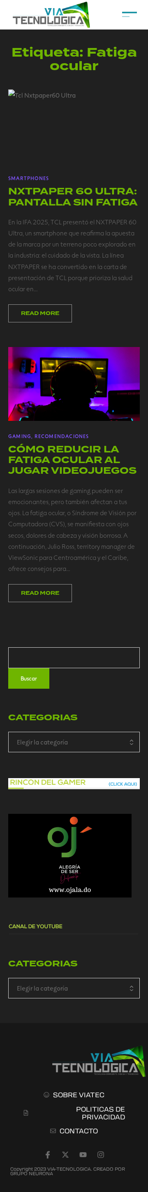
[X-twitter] (65, 1154)
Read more (40, 313)
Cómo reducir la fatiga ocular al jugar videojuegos (72, 460)
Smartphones (28, 178)
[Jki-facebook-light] (47, 1154)
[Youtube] (83, 1154)
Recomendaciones (62, 436)
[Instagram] (100, 1154)
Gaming (19, 436)
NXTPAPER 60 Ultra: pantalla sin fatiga (73, 197)
